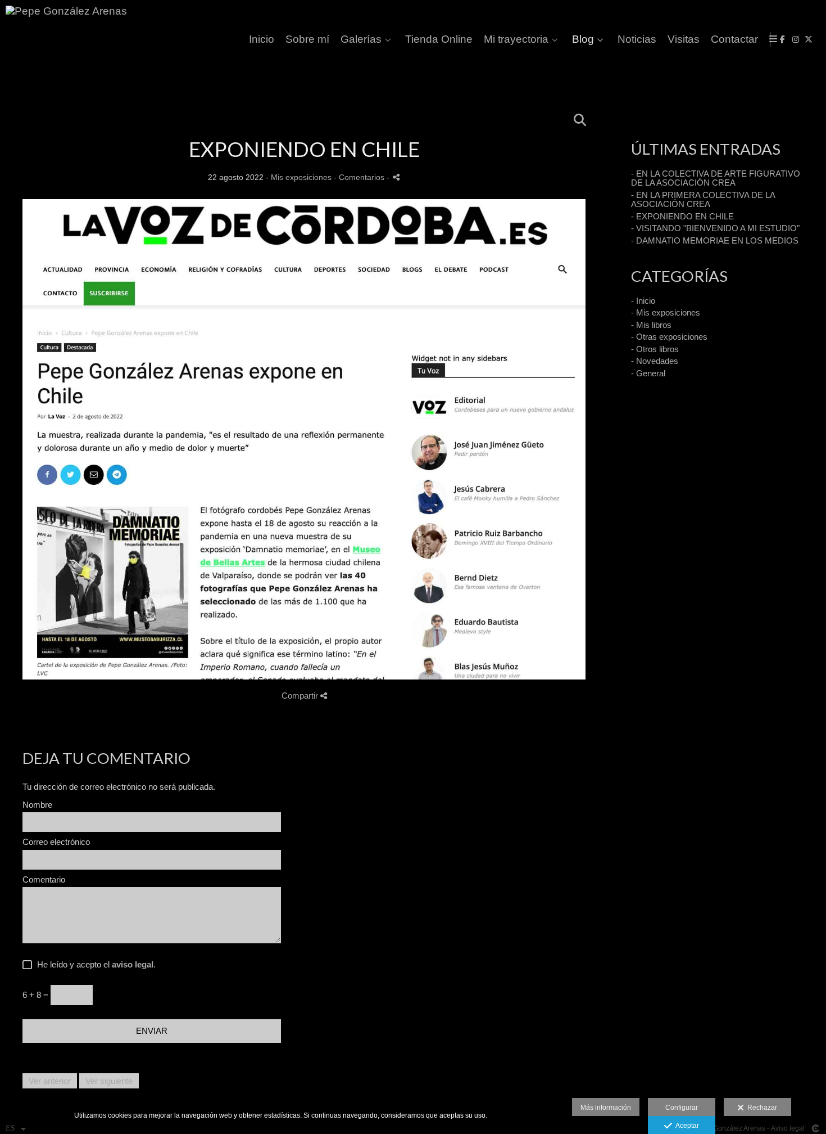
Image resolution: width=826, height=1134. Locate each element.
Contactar (734, 39)
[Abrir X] (808, 39)
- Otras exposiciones (669, 336)
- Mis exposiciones (665, 312)
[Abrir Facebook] (782, 39)
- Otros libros (655, 349)
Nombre (37, 804)
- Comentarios (360, 177)
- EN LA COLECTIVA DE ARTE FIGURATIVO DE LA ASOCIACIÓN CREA (715, 178)
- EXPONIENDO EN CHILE (682, 216)
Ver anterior (50, 1081)
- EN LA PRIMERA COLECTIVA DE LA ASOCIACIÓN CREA (703, 199)
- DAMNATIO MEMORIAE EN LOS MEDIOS (714, 240)
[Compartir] (396, 177)
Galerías (361, 39)
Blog (583, 39)
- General (648, 373)
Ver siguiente (109, 1081)
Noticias (637, 39)
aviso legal (132, 964)
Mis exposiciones (301, 177)
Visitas (684, 39)
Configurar (681, 1108)
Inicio (261, 39)
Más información (605, 1108)
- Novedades (654, 361)
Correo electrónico (56, 842)
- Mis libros (651, 325)
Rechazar (760, 1108)
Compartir (301, 695)
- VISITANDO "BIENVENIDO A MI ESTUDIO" (715, 228)
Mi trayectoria (516, 39)
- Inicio (643, 300)
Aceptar (685, 1126)
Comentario (43, 879)
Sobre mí (307, 39)
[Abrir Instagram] (795, 39)
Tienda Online (439, 39)
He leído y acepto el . (94, 964)
